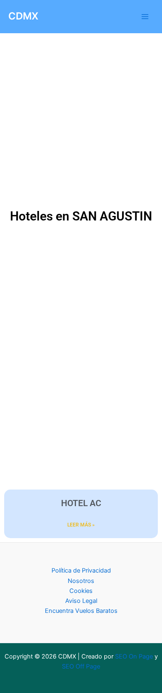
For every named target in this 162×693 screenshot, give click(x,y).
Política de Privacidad (81, 570)
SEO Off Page (81, 666)
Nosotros (81, 581)
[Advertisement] (81, 122)
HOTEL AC (81, 503)
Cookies (81, 591)
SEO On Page (134, 656)
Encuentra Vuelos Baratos (81, 611)
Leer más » (81, 525)
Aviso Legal (81, 601)
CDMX (23, 16)
